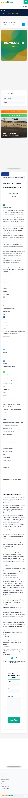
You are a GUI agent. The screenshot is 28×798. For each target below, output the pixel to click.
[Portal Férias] (7, 2)
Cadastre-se (3, 783)
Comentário (10, 696)
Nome (9, 681)
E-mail (9, 688)
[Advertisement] (14, 76)
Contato (2, 781)
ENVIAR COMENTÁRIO (14, 720)
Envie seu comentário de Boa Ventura (13, 177)
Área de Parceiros (5, 786)
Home (2, 776)
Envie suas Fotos (5, 788)
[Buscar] (23, 24)
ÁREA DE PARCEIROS (22, 6)
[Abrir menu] (26, 2)
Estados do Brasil (5, 779)
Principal (5, 174)
